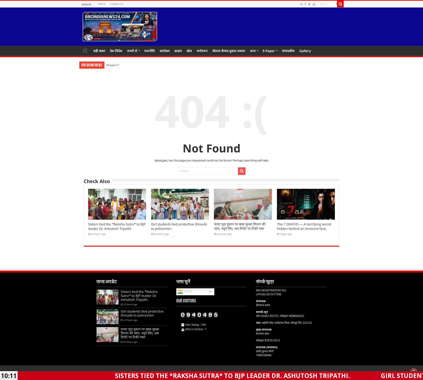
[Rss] (301, 4)
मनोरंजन (202, 51)
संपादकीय (288, 51)
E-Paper (269, 51)
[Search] (340, 4)
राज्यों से (132, 51)
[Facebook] (305, 4)
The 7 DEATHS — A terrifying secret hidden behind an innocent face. (304, 226)
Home (102, 4)
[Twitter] (309, 4)
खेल (189, 51)
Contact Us (116, 4)
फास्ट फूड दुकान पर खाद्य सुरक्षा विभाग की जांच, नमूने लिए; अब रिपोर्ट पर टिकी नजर (239, 226)
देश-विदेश (116, 51)
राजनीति (149, 51)
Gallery (305, 51)
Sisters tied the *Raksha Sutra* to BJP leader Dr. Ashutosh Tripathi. (117, 226)
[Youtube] (314, 4)
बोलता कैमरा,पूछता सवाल (228, 51)
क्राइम (178, 51)
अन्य (253, 51)
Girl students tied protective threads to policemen (142, 313)
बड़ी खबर (99, 51)
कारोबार (165, 51)
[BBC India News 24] (120, 26)
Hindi (187, 291)
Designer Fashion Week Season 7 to (127, 65)
